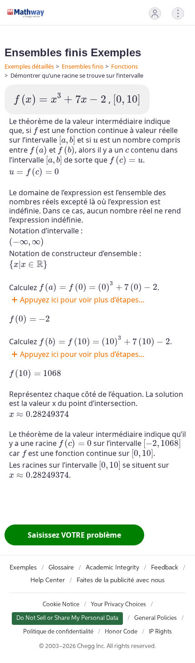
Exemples (23, 567)
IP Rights (160, 632)
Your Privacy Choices (118, 605)
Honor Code (121, 632)
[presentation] (60, 99)
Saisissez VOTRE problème (74, 535)
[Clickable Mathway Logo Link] (25, 13)
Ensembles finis (82, 66)
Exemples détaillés (29, 66)
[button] (155, 13)
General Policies (155, 618)
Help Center (47, 580)
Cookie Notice (61, 605)
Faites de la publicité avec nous (121, 580)
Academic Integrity (112, 567)
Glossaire (61, 567)
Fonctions (124, 66)
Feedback (164, 567)
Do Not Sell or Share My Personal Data (67, 618)
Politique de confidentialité (58, 632)
